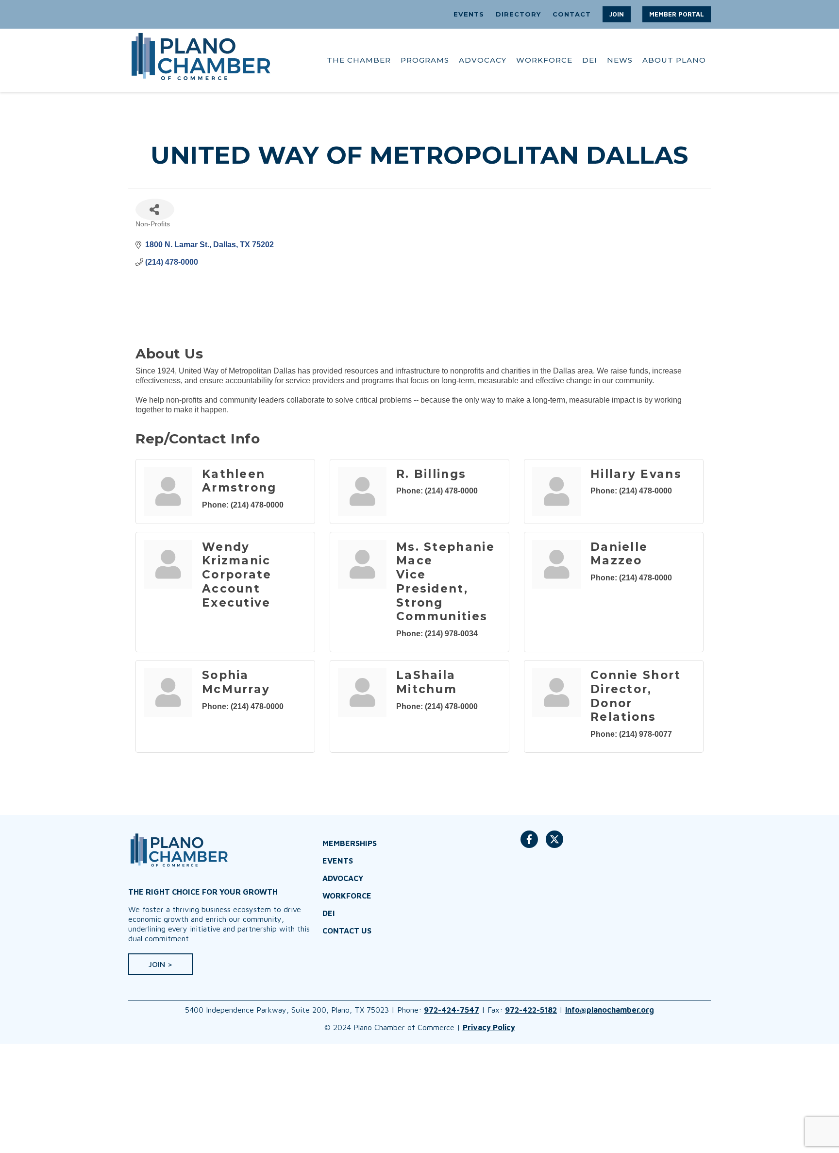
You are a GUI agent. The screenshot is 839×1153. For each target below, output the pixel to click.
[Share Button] (154, 209)
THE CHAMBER (359, 60)
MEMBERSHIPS (349, 843)
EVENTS (468, 14)
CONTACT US (346, 930)
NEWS (620, 60)
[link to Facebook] (529, 844)
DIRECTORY (518, 14)
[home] (201, 60)
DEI (589, 60)
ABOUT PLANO (674, 60)
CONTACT (572, 14)
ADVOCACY (482, 60)
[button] (617, 14)
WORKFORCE (544, 60)
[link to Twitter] (554, 844)
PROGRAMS (425, 60)
